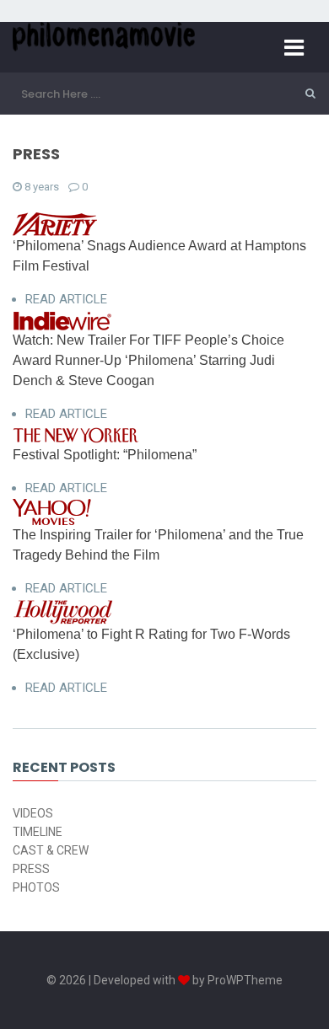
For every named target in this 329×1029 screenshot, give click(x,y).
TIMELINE (37, 832)
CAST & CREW (51, 850)
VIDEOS (33, 813)
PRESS (31, 869)
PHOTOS (36, 887)
